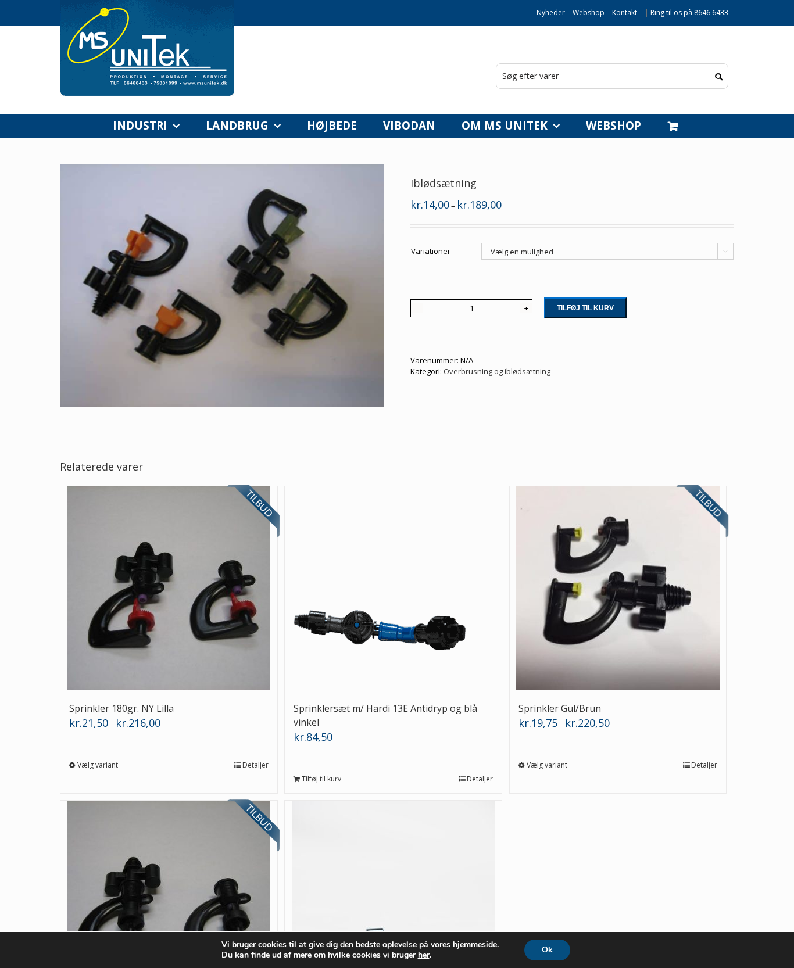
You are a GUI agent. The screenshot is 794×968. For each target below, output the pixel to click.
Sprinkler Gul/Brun (559, 708)
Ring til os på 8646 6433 (689, 12)
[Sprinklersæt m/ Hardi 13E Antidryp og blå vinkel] (393, 588)
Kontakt (624, 12)
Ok (547, 949)
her (424, 955)
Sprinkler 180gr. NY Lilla (121, 708)
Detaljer (255, 765)
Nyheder (551, 12)
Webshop (589, 12)
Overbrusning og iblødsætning (497, 371)
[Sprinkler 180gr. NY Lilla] (168, 588)
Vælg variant (97, 765)
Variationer (430, 251)
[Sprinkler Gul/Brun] (618, 588)
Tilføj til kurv (585, 308)
